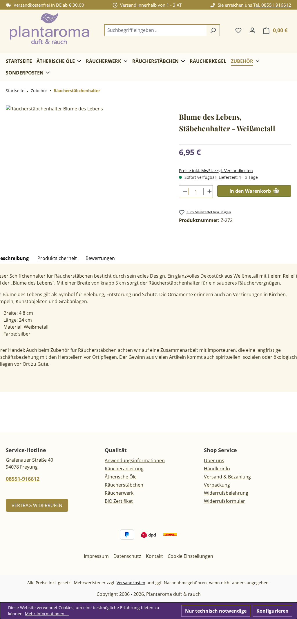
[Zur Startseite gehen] (49, 29)
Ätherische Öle (121, 477)
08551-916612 (22, 478)
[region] (86, 167)
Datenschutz (127, 556)
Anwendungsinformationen (135, 460)
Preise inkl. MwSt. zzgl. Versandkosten (216, 170)
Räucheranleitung (124, 468)
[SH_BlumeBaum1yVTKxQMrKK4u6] (86, 167)
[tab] (57, 258)
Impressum (96, 556)
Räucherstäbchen (124, 485)
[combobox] (155, 30)
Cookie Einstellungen (190, 556)
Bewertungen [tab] (100, 258)
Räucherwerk (119, 493)
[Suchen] (213, 30)
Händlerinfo (217, 468)
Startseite (15, 90)
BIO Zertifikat (119, 501)
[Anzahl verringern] (184, 191)
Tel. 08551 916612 (272, 5)
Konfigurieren (272, 611)
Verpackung (217, 485)
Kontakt (154, 556)
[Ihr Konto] (252, 30)
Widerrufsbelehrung (226, 493)
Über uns (214, 460)
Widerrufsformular (224, 501)
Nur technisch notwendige (216, 611)
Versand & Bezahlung (227, 477)
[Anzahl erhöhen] (208, 191)
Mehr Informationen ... (47, 613)
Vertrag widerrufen (37, 505)
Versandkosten (131, 582)
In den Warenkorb (250, 191)
